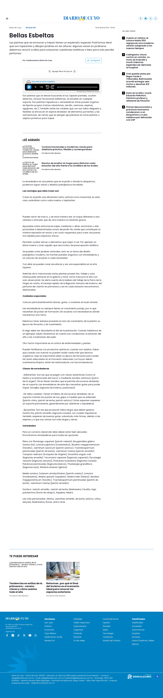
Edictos (135, 644)
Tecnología (108, 633)
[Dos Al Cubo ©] (139, 678)
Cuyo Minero (50, 633)
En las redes (79, 640)
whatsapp (35, 635)
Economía (49, 629)
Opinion (106, 622)
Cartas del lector (111, 619)
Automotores (138, 629)
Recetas (77, 637)
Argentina (78, 629)
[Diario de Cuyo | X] (151, 18)
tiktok (18, 635)
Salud (105, 629)
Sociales (106, 626)
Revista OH (50, 640)
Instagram (12, 635)
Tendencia (108, 637)
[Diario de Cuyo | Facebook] (141, 18)
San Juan (49, 622)
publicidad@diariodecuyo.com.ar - (80, 678)
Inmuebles (137, 626)
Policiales (78, 619)
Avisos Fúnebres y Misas (143, 640)
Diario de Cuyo (15, 27)
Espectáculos (80, 626)
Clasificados (137, 622)
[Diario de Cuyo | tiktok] (156, 18)
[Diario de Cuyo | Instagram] (146, 18)
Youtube (30, 635)
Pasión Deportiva (82, 622)
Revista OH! (31, 27)
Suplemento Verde (53, 637)
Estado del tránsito (111, 640)
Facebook (7, 635)
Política (48, 626)
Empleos (136, 633)
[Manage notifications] (157, 676)
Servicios (136, 637)
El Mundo (78, 633)
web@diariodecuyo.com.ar (23, 678)
